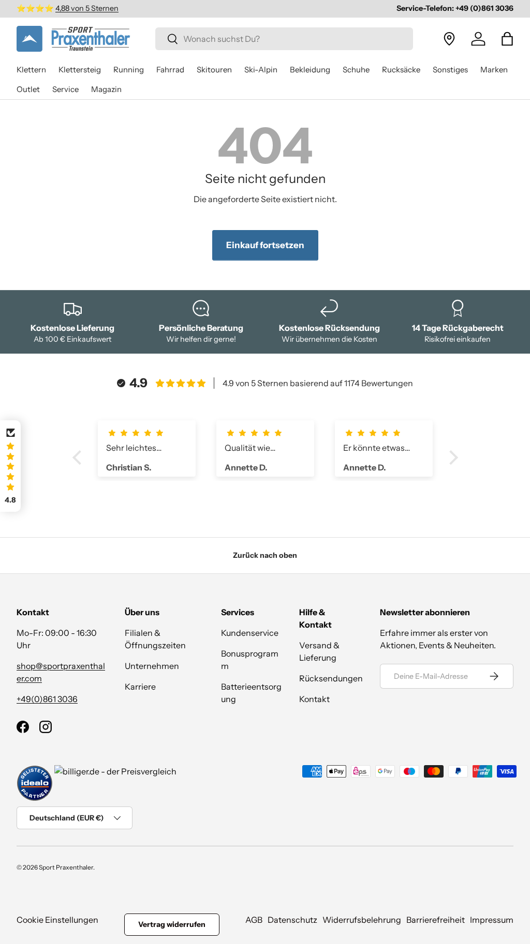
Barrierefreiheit (435, 920)
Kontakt (314, 699)
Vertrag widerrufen (171, 924)
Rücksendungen (331, 678)
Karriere (140, 686)
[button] (507, 38)
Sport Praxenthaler (66, 867)
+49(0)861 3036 (47, 699)
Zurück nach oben (265, 555)
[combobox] (284, 38)
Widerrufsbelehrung (361, 920)
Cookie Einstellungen (57, 920)
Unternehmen (152, 666)
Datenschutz (292, 920)
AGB (253, 920)
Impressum (491, 920)
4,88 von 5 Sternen (87, 8)
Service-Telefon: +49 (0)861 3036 (454, 8)
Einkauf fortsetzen (265, 245)
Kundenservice (249, 633)
